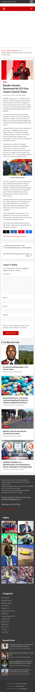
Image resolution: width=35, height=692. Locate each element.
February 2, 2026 (8, 436)
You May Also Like (11, 342)
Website (5, 315)
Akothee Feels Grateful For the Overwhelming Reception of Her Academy (18, 247)
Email (5, 306)
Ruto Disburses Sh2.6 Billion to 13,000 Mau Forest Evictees (19, 671)
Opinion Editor (18, 372)
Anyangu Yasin (25, 665)
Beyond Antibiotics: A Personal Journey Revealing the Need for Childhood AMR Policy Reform (15, 400)
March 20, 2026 (7, 372)
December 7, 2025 (8, 469)
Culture (3, 608)
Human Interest (6, 616)
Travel (3, 632)
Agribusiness (5, 600)
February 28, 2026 (8, 405)
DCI (8, 236)
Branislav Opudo (25, 648)
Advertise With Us (7, 509)
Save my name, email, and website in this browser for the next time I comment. (16, 327)
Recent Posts (9, 640)
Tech (3, 629)
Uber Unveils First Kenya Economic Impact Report (16, 255)
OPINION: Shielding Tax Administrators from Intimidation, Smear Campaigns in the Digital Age (17, 464)
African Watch (22, 684)
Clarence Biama (21, 95)
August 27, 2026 (14, 648)
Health (3, 614)
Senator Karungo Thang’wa (17, 236)
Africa (3, 598)
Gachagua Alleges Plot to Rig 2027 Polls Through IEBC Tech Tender (21, 662)
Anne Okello (18, 436)
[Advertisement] (17, 29)
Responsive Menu (31, 1)
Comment (6, 274)
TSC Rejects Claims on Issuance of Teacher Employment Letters (21, 645)
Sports (3, 627)
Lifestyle (4, 619)
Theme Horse (20, 686)
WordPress (23, 689)
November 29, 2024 (9, 95)
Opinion (6, 362)
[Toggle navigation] (4, 8)
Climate (3, 606)
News (5, 82)
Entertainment (5, 611)
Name (5, 298)
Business (4, 603)
